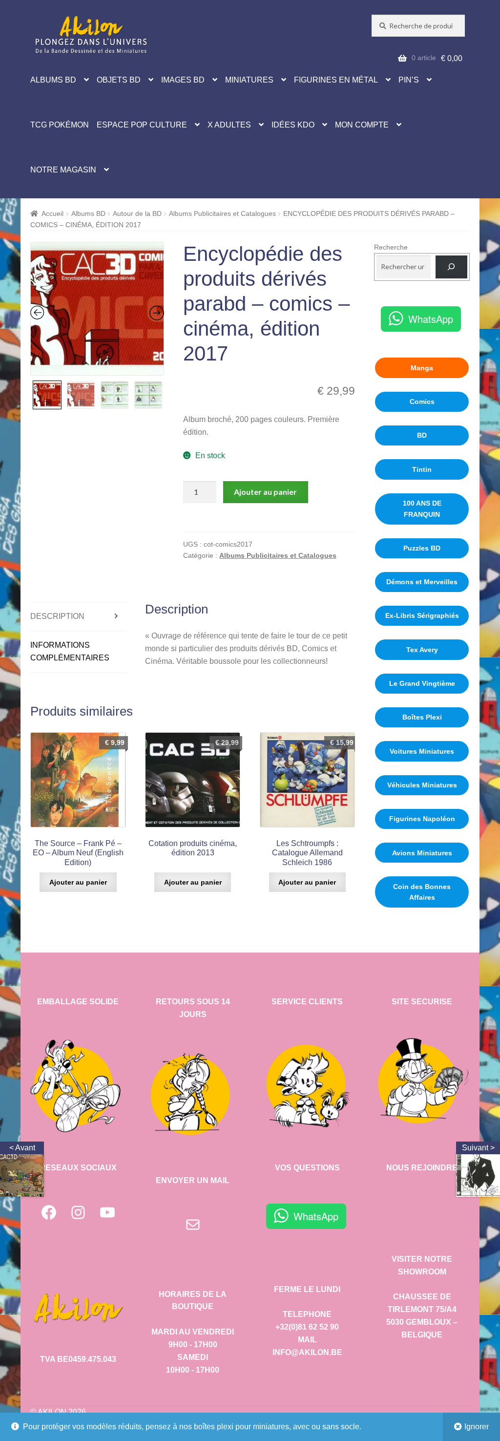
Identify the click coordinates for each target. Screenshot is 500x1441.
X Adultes (229, 125)
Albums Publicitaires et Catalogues (222, 213)
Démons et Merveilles (422, 582)
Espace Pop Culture (142, 125)
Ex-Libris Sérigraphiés (422, 615)
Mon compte (362, 125)
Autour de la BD (137, 213)
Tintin (422, 469)
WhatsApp (430, 319)
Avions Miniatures (422, 853)
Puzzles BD (421, 548)
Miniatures (249, 80)
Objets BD (119, 80)
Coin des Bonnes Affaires (422, 892)
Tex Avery (422, 650)
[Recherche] (451, 266)
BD (422, 435)
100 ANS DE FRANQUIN (422, 508)
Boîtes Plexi (422, 717)
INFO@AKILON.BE (307, 1352)
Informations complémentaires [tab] (69, 651)
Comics (422, 401)
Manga (422, 368)
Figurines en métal (336, 80)
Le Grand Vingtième (422, 683)
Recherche (391, 247)
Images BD (183, 80)
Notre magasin (63, 170)
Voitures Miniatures (422, 751)
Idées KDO (292, 125)
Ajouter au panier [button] (78, 882)
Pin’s (408, 80)
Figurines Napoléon (422, 819)
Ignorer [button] (476, 1426)
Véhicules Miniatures (422, 785)
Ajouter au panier (265, 491)
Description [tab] (57, 616)
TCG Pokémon (59, 125)
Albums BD (53, 80)
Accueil (52, 213)
